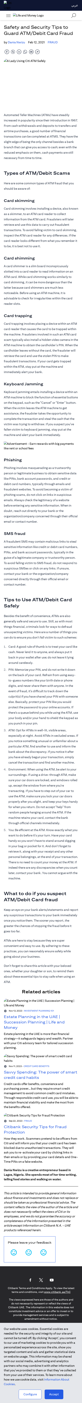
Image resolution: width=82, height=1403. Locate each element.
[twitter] (13, 51)
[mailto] (31, 51)
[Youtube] (51, 1280)
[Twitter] (41, 1280)
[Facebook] (30, 1280)
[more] (8, 15)
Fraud (53, 42)
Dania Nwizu (16, 42)
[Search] (73, 15)
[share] (37, 51)
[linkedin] (19, 51)
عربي (74, 5)
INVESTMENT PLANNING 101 (39, 1010)
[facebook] (7, 51)
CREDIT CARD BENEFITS (36, 1066)
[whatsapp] (25, 51)
